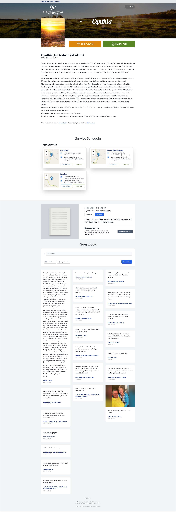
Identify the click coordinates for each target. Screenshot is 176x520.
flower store (91, 123)
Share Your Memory (125, 231)
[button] (51, 155)
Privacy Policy (82, 503)
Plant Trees (79, 164)
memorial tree (63, 123)
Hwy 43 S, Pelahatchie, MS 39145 (74, 182)
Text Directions (66, 164)
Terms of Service (93, 503)
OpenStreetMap (90, 506)
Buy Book (99, 214)
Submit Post (126, 262)
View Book (89, 214)
